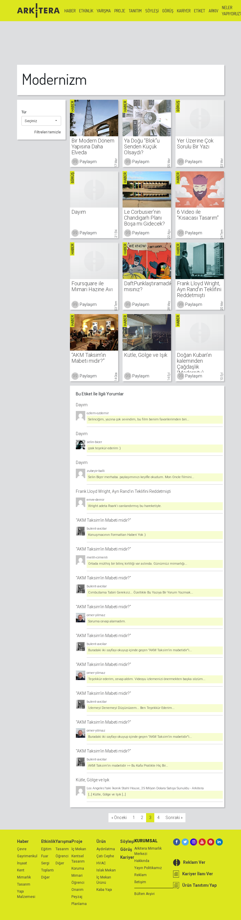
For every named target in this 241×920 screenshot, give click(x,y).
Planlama (79, 904)
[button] (41, 121)
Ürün (101, 841)
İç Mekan (78, 849)
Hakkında (141, 861)
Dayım (82, 404)
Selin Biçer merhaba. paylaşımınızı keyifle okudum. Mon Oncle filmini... (141, 477)
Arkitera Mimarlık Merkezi (148, 851)
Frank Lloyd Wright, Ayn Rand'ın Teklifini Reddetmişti (123, 491)
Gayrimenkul (27, 856)
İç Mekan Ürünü (103, 880)
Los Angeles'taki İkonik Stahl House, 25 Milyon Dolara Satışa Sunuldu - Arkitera (145, 788)
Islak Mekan (106, 870)
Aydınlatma (105, 849)
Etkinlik (86, 10)
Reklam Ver (194, 862)
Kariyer (183, 10)
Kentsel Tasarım (78, 858)
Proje (119, 10)
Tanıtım (135, 10)
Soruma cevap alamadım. (107, 621)
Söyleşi (152, 10)
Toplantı (47, 870)
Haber (70, 10)
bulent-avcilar (97, 529)
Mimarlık (24, 877)
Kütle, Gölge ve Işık (92, 780)
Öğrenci (62, 856)
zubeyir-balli (96, 471)
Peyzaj (76, 897)
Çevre (21, 849)
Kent (20, 870)
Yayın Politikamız (148, 868)
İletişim (140, 882)
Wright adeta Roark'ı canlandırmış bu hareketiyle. (125, 506)
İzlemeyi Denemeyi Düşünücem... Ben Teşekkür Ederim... (131, 708)
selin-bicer (94, 442)
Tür (23, 112)
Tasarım (23, 884)
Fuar (44, 856)
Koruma (77, 868)
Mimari (77, 875)
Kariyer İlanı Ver (197, 873)
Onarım (77, 890)
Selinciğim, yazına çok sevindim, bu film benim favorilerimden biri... (138, 419)
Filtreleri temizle (47, 132)
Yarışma (104, 10)
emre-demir (95, 500)
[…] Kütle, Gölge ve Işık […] (107, 794)
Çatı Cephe (105, 856)
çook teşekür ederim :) (104, 448)
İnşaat (22, 863)
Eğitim (46, 849)
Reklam (140, 875)
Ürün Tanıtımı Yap (199, 885)
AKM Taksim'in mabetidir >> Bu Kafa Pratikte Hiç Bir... (128, 766)
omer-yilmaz (96, 615)
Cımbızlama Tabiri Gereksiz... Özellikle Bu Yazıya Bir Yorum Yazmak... (140, 592)
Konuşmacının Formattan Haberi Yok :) (117, 535)
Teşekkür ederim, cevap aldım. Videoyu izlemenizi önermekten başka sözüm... (146, 679)
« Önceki (119, 817)
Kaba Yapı (104, 890)
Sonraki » (174, 817)
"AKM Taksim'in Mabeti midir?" (103, 520)
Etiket (199, 10)
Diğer (45, 877)
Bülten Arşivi (144, 894)
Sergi (45, 863)
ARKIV (213, 10)
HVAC (101, 863)
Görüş (167, 10)
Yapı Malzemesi (26, 894)
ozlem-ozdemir (98, 413)
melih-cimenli (97, 557)
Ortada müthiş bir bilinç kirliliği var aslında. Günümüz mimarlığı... (137, 564)
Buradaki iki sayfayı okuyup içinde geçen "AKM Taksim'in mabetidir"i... (140, 650)
